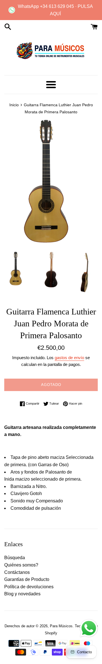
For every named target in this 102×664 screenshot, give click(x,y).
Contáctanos (17, 572)
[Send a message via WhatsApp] (88, 628)
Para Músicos (61, 626)
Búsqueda (14, 557)
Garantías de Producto (26, 579)
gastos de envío (69, 357)
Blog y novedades (22, 593)
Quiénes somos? (21, 565)
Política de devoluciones (29, 586)
